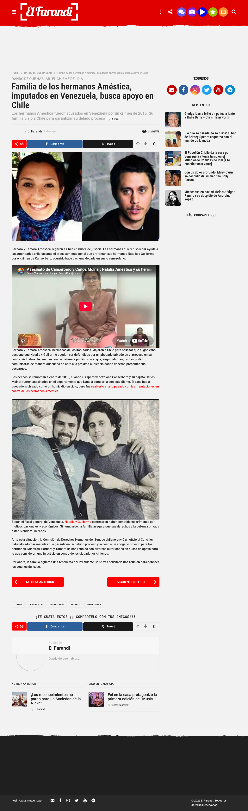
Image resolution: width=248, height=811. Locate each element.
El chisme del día (67, 79)
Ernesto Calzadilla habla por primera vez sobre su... (225, 752)
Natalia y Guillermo (78, 522)
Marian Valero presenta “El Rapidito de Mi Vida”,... (147, 781)
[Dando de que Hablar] (181, 12)
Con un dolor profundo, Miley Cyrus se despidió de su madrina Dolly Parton (208, 176)
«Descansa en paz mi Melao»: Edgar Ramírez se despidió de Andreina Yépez (209, 195)
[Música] (202, 12)
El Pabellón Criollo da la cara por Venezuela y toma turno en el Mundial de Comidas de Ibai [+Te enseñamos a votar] (207, 158)
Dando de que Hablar (31, 79)
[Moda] (213, 12)
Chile (18, 604)
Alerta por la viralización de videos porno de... (31, 781)
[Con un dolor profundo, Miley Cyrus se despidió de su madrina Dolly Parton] (173, 178)
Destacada (35, 604)
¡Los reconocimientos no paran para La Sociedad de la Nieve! (56, 698)
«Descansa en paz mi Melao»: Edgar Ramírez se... (70, 781)
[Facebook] (183, 90)
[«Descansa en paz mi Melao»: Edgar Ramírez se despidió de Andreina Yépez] (173, 198)
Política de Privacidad (26, 800)
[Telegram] (230, 90)
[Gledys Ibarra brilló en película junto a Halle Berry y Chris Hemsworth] (173, 119)
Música (75, 604)
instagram (57, 604)
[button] (14, 12)
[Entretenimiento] (223, 12)
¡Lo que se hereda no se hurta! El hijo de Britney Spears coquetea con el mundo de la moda (210, 137)
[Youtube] (218, 90)
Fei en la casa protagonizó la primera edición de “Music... (132, 696)
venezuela (94, 604)
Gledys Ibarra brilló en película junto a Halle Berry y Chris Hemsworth (209, 115)
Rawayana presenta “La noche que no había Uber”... (186, 781)
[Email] (172, 90)
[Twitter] (207, 90)
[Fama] (192, 12)
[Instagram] (195, 90)
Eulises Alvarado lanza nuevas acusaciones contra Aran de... (108, 782)
